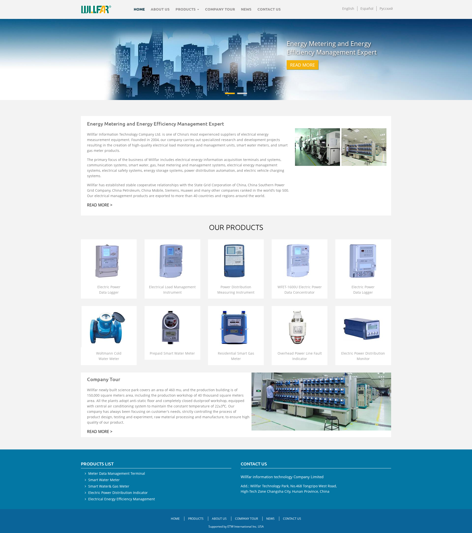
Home (139, 9)
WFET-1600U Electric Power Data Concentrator (300, 290)
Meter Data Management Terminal (116, 473)
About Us (160, 9)
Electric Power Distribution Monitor (363, 356)
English (348, 8)
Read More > (99, 205)
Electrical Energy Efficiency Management (121, 499)
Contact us (254, 463)
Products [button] (186, 9)
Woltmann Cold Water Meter (108, 356)
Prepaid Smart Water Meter (172, 353)
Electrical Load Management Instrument (172, 290)
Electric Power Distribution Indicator (118, 492)
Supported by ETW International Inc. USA (236, 526)
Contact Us (269, 9)
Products (196, 519)
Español (366, 8)
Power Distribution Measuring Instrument (235, 290)
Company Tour (220, 9)
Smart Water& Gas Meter (108, 486)
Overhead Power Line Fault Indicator (300, 356)
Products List (97, 463)
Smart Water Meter (104, 479)
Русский (386, 8)
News (246, 9)
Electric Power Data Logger (108, 290)
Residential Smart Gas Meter (236, 356)
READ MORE (302, 65)
